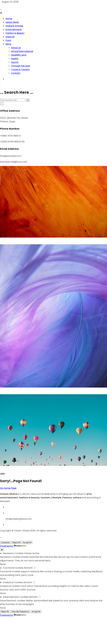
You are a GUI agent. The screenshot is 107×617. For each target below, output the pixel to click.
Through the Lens (20, 65)
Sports (14, 62)
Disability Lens (18, 55)
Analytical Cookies (13, 582)
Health (14, 58)
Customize (5, 542)
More (8, 44)
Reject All (16, 542)
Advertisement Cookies (15, 597)
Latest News (12, 22)
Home (9, 18)
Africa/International (22, 51)
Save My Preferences (20, 612)
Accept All (27, 542)
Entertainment (14, 29)
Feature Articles (14, 25)
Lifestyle (10, 36)
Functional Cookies (13, 567)
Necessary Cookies (13, 553)
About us (16, 47)
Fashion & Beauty (15, 33)
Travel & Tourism (20, 69)
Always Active (31, 553)
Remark (28, 567)
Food (8, 40)
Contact (15, 73)
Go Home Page (8, 488)
